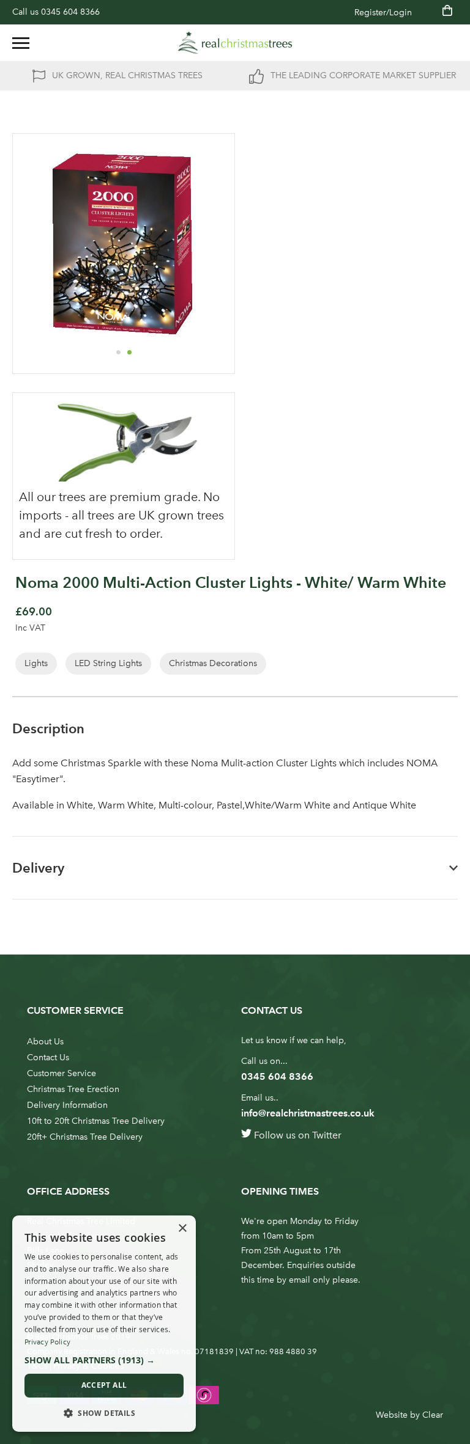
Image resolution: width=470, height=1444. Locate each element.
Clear (432, 1415)
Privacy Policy (47, 1342)
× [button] (182, 1228)
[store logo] (235, 43)
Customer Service (61, 1073)
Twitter (326, 1135)
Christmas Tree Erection (73, 1089)
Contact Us (48, 1057)
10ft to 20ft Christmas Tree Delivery (96, 1121)
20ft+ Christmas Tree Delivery (85, 1137)
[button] (118, 352)
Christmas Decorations (213, 663)
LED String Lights (108, 663)
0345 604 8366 (70, 12)
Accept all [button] (104, 1385)
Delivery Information (67, 1105)
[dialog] (104, 1323)
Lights (36, 663)
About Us (45, 1041)
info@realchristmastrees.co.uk (308, 1113)
